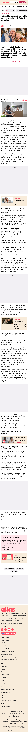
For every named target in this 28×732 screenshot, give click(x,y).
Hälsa (3, 669)
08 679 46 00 (23, 730)
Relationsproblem (22, 10)
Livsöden (4, 666)
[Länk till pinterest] (12, 629)
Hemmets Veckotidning (9, 700)
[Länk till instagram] (5, 629)
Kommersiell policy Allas (9, 659)
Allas (2, 695)
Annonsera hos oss (7, 689)
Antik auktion (6, 706)
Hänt (10, 713)
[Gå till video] (24, 100)
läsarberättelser (6, 13)
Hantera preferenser (8, 651)
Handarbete (5, 674)
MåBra (8, 715)
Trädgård (11, 6)
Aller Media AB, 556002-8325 (17, 728)
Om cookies (5, 648)
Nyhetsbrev (5, 640)
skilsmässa (20, 568)
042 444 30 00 (21, 726)
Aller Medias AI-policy (8, 657)
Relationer (20, 6)
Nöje (2, 680)
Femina (24, 713)
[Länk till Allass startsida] (6, 2)
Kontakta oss (5, 687)
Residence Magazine (14, 716)
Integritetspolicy (7, 654)
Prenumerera (14, 2)
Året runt (4, 703)
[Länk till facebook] (2, 629)
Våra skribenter (6, 646)
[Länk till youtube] (9, 629)
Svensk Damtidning (17, 713)
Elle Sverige (5, 713)
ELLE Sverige (4, 721)
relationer (4, 23)
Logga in (22, 2)
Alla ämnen (5, 643)
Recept (12, 715)
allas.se (25, 727)
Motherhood (18, 715)
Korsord (10, 10)
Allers (3, 698)
